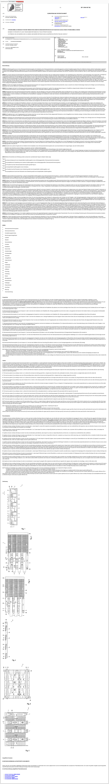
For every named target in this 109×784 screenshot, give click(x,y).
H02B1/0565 (65, 21)
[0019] (18, 774)
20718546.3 (14, 19)
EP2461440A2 (8, 775)
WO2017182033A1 (9, 774)
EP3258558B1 (8, 778)
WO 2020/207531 (58, 26)
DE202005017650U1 (10, 776)
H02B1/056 (57, 17)
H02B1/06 (82, 17)
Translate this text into (4, 1)
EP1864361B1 (8, 777)
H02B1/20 (56, 18)
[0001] (15, 774)
